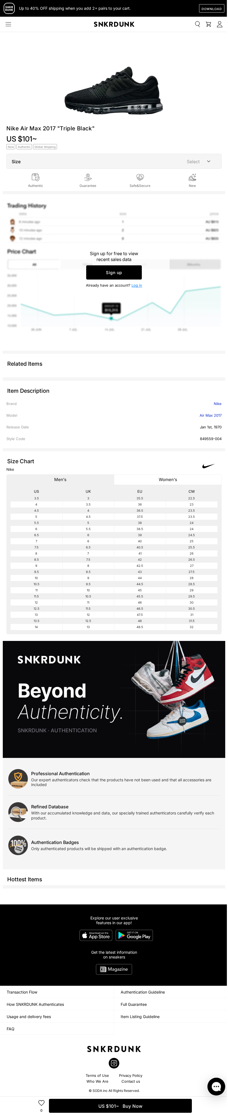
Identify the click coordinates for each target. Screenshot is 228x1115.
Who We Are (97, 1081)
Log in (137, 285)
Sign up (114, 272)
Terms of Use (97, 1075)
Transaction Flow (22, 992)
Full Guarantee (134, 1004)
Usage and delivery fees (29, 1016)
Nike (218, 403)
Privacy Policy (130, 1075)
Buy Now (120, 1106)
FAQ (10, 1028)
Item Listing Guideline (140, 1016)
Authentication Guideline (143, 992)
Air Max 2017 (211, 415)
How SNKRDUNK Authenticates (35, 1004)
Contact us (131, 1081)
